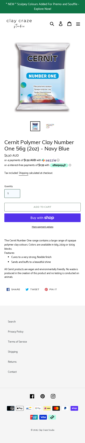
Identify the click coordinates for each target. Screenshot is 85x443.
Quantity (8, 186)
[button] (42, 160)
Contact (12, 372)
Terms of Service (17, 342)
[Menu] (78, 23)
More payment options (42, 227)
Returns (12, 362)
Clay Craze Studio (46, 430)
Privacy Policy (15, 332)
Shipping (23, 173)
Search (12, 322)
